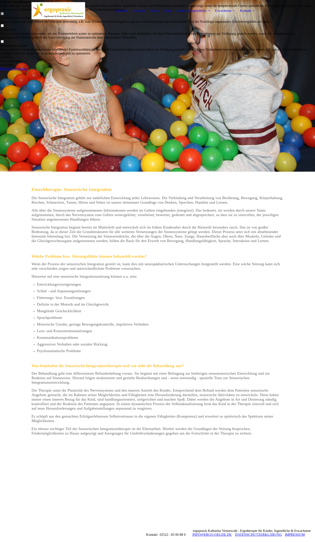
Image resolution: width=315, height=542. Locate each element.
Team (167, 10)
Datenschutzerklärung (258, 534)
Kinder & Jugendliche (191, 10)
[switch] (2, 26)
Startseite (121, 10)
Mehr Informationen (13, 69)
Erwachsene (223, 10)
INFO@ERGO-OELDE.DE (212, 534)
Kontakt (245, 10)
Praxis (154, 10)
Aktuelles (138, 10)
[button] (157, 57)
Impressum (295, 534)
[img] (58, 10)
